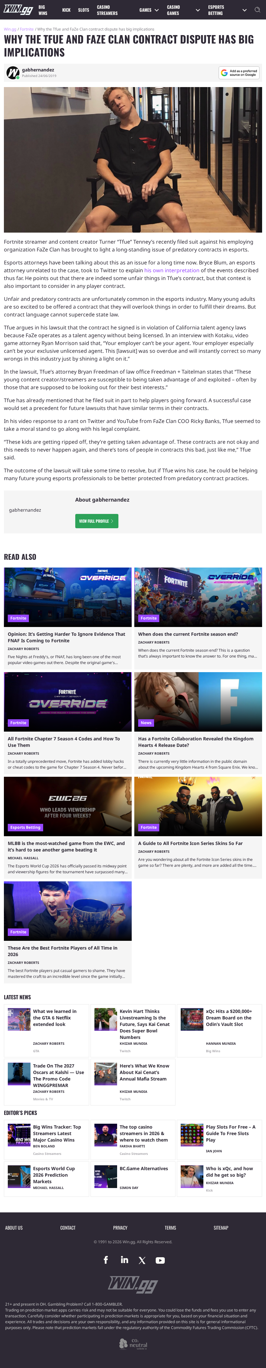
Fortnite (27, 29)
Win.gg (10, 29)
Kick (66, 9)
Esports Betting (216, 10)
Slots (83, 9)
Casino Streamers (107, 10)
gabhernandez (38, 70)
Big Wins (43, 10)
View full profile (94, 521)
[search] (257, 10)
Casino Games (173, 10)
